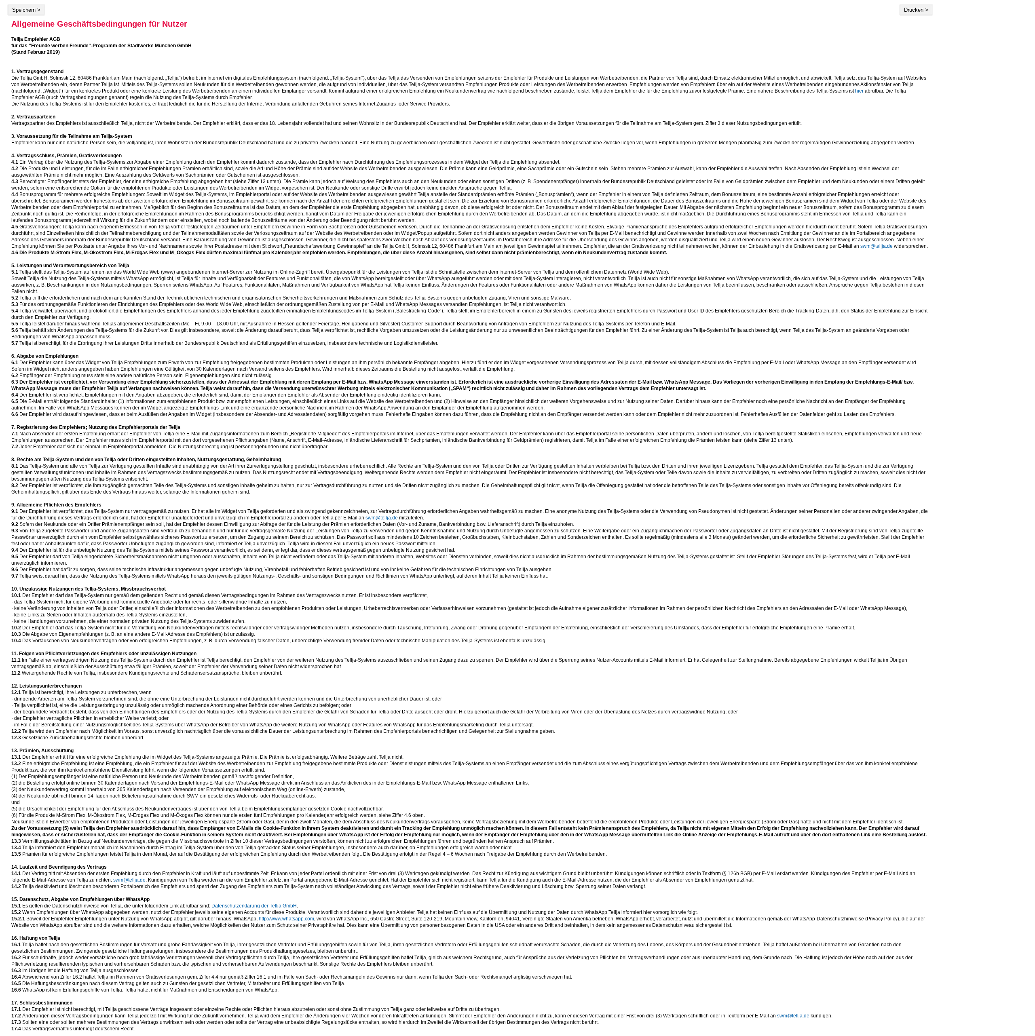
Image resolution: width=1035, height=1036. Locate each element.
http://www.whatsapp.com (286, 919)
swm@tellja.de (876, 246)
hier (859, 91)
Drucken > (916, 10)
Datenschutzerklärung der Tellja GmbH (254, 906)
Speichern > (26, 10)
